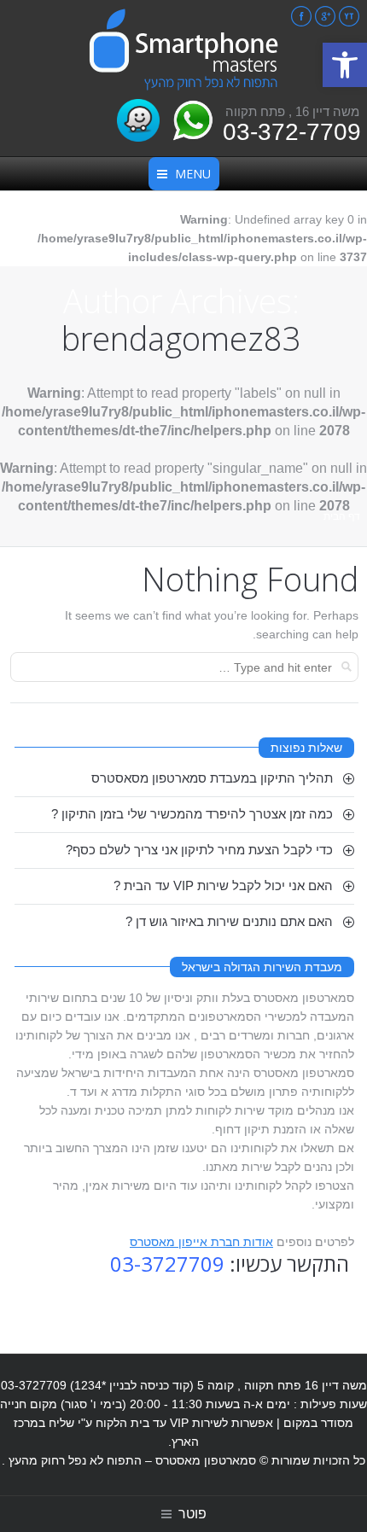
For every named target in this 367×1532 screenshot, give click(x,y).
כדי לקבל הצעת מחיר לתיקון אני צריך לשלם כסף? (199, 849)
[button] (345, 65)
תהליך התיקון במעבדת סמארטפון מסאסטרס (212, 778)
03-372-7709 (292, 132)
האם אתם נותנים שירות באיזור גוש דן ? (229, 921)
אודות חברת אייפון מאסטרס (201, 1242)
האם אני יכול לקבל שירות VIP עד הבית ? (223, 885)
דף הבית (341, 516)
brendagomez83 (181, 338)
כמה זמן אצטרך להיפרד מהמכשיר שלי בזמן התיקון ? (192, 814)
